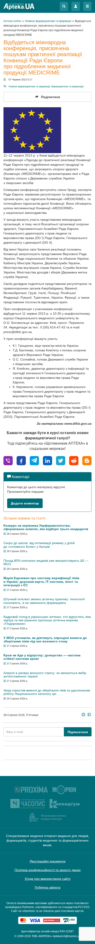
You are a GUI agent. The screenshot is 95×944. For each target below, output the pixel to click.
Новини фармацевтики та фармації (29, 86)
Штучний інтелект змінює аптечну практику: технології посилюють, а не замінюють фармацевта (44, 600)
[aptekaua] (87, 460)
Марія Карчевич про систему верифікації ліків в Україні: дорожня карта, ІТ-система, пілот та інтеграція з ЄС (41, 581)
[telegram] (34, 460)
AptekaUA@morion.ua (67, 936)
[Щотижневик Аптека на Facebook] (89, 715)
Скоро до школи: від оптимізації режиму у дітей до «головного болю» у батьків (39, 544)
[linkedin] (47, 460)
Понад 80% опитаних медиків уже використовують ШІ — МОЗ (45, 562)
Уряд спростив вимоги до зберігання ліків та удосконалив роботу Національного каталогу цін (46, 692)
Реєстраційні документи (47, 861)
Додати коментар (25, 503)
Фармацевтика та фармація (67, 86)
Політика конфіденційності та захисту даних (48, 870)
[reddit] (73, 460)
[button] (64, 6)
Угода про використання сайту (48, 879)
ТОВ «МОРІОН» (42, 936)
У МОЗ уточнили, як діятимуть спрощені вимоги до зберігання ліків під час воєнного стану (45, 639)
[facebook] (21, 460)
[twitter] (60, 460)
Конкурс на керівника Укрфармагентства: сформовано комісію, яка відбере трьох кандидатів (45, 527)
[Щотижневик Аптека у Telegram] (83, 715)
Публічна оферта (47, 887)
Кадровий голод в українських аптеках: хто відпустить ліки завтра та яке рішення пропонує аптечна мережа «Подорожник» (47, 620)
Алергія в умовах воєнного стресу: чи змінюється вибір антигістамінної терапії (44, 674)
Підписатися (78, 732)
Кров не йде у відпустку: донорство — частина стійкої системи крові (41, 657)
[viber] (8, 460)
